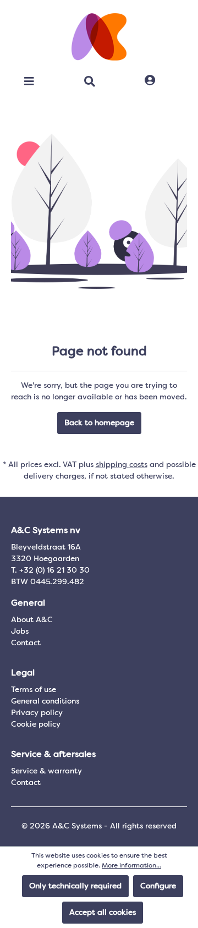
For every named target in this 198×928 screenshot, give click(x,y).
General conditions (45, 701)
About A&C (32, 620)
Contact (26, 643)
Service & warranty (46, 771)
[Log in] (150, 80)
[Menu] (29, 81)
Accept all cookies (102, 912)
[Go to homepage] (99, 37)
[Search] (90, 81)
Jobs (20, 631)
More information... (131, 866)
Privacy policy (37, 713)
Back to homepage (99, 423)
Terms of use (33, 690)
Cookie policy (36, 724)
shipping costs (121, 465)
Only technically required (75, 886)
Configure (158, 886)
